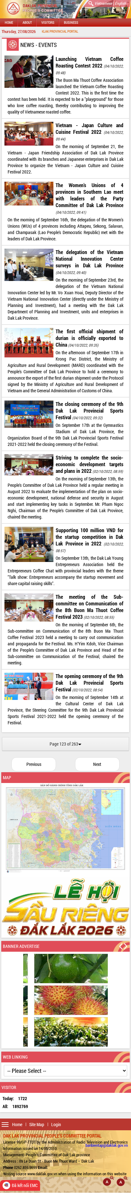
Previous (33, 764)
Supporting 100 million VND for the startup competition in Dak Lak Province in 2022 (89, 537)
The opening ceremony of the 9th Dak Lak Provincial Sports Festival (89, 683)
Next (97, 764)
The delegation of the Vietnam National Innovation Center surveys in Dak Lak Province (89, 259)
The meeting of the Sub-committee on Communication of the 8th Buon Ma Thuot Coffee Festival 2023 (89, 606)
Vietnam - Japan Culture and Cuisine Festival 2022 (89, 128)
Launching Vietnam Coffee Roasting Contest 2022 (89, 62)
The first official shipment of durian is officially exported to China (89, 338)
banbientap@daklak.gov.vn (107, 1145)
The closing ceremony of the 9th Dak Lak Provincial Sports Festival (89, 411)
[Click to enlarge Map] (65, 828)
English (120, 3)
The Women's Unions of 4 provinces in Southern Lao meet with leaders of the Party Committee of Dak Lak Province (89, 195)
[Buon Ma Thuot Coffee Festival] (65, 907)
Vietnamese (103, 3)
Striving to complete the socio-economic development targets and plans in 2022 (89, 464)
